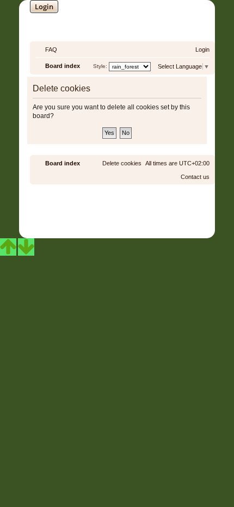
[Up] (8, 247)
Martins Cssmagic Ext (146, 215)
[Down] (26, 247)
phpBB (88, 206)
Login (44, 6)
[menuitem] (46, 49)
